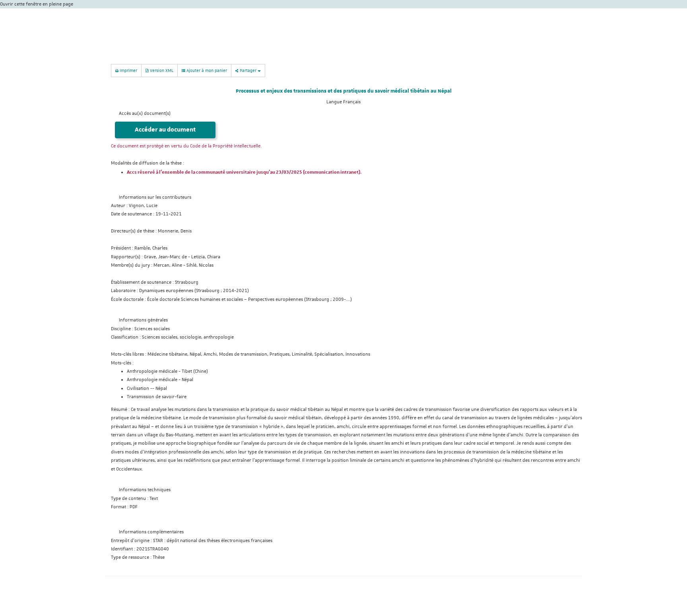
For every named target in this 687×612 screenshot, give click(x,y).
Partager (248, 70)
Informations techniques (145, 490)
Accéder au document (165, 130)
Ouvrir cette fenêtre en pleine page (36, 4)
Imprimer (127, 70)
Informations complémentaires (151, 532)
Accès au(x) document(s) (145, 113)
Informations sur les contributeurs (155, 197)
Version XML (161, 70)
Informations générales (143, 320)
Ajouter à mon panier (206, 70)
